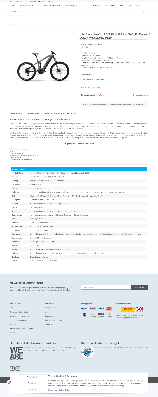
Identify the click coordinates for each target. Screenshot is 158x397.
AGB (47, 312)
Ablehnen (33, 389)
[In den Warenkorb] (11, 31)
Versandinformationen (18, 320)
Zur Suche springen (29, 1)
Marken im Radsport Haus (20, 316)
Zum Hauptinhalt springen (10, 1)
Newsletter (14, 324)
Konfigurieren (33, 383)
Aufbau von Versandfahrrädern (22, 328)
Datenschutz (64, 390)
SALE (144, 12)
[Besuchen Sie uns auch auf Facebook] (12, 368)
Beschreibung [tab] (16, 113)
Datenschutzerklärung (50, 287)
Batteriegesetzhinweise (54, 320)
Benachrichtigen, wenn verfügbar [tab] (60, 113)
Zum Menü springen (45, 1)
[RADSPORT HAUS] (13, 5)
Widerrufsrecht (51, 324)
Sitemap (13, 332)
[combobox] (114, 79)
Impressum (52, 390)
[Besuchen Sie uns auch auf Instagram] (17, 368)
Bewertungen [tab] (33, 113)
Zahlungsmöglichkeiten (19, 312)
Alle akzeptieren (33, 377)
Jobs (11, 308)
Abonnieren (139, 287)
